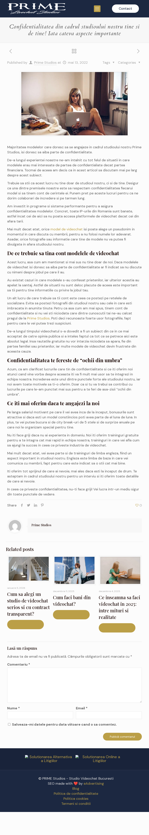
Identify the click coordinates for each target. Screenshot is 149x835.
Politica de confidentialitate (76, 793)
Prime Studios (45, 62)
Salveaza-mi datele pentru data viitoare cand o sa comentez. (64, 724)
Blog (75, 788)
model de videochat (66, 229)
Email (81, 708)
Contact (125, 8)
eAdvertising (94, 783)
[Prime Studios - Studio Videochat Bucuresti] (36, 8)
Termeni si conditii (76, 803)
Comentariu (18, 664)
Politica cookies (75, 798)
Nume (13, 708)
